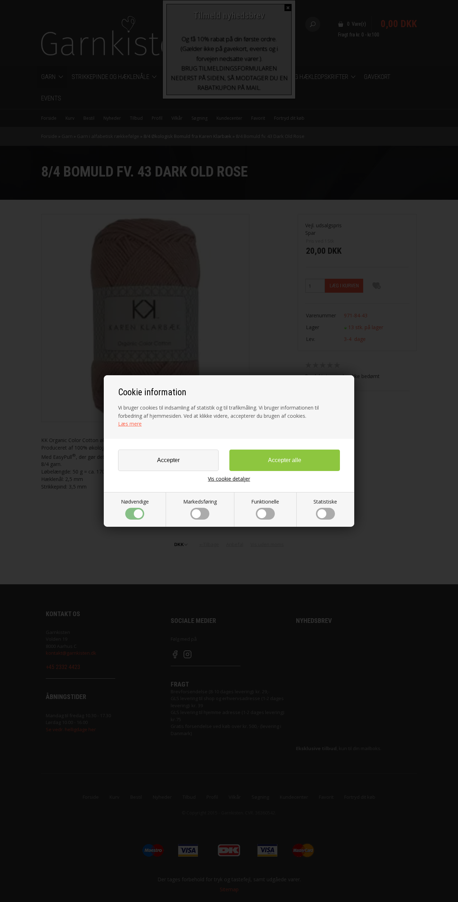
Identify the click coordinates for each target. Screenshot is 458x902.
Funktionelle (265, 501)
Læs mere (130, 423)
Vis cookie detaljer (229, 478)
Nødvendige (135, 501)
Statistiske (325, 501)
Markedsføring (200, 501)
